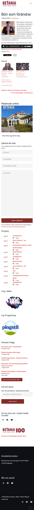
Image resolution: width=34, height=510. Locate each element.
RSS (8, 51)
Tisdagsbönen (17, 236)
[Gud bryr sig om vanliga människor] (8, 82)
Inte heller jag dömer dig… (11, 135)
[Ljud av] (25, 46)
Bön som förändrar (16, 14)
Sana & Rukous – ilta (19, 240)
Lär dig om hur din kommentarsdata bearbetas (13, 227)
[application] (17, 46)
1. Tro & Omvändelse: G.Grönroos (21, 93)
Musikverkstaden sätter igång (10, 352)
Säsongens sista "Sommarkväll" (11, 347)
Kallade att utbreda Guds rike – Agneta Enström (6, 73)
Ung (14, 271)
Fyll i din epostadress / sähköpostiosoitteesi (15, 391)
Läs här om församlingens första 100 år (13, 436)
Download (19, 49)
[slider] (29, 46)
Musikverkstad (17, 261)
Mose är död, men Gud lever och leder (14, 90)
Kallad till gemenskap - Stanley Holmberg (14, 358)
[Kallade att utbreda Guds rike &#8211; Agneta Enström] (7, 66)
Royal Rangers (17, 252)
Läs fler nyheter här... (12, 379)
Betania (16, 18)
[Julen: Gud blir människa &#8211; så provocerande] (22, 66)
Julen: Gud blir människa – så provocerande (20, 73)
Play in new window (11, 49)
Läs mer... (10, 463)
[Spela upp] (4, 46)
